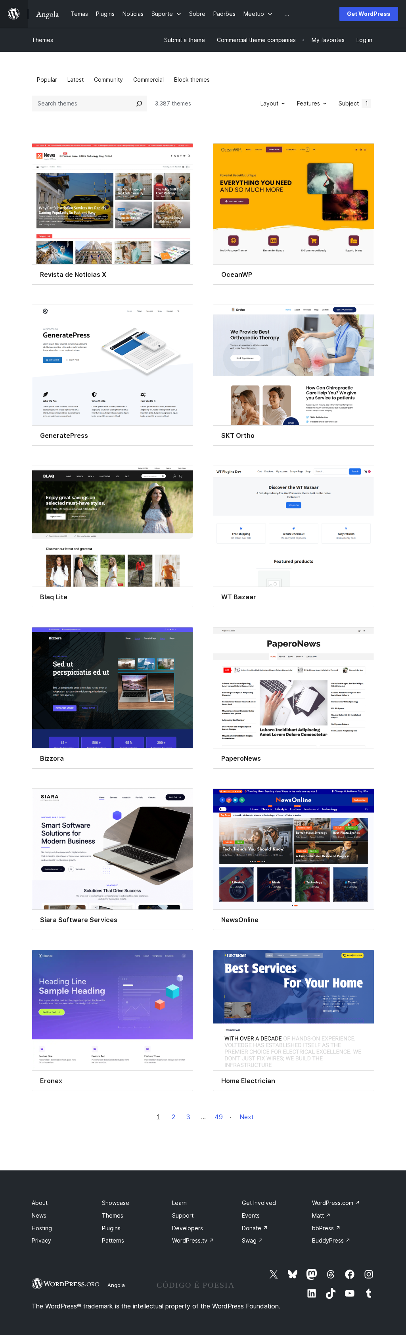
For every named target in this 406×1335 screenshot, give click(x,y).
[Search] (139, 103)
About (40, 1202)
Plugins (111, 1228)
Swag (252, 1240)
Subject (353, 103)
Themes (42, 39)
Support (182, 1215)
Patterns (113, 1240)
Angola (116, 1285)
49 (218, 1117)
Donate (255, 1228)
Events (251, 1215)
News (39, 1215)
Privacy (41, 1240)
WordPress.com (336, 1202)
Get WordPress (369, 13)
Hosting (42, 1228)
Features (308, 103)
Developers (187, 1228)
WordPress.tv (193, 1240)
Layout (269, 103)
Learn (179, 1202)
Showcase (115, 1202)
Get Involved (259, 1202)
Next (246, 1117)
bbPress (326, 1228)
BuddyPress (331, 1240)
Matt (321, 1215)
